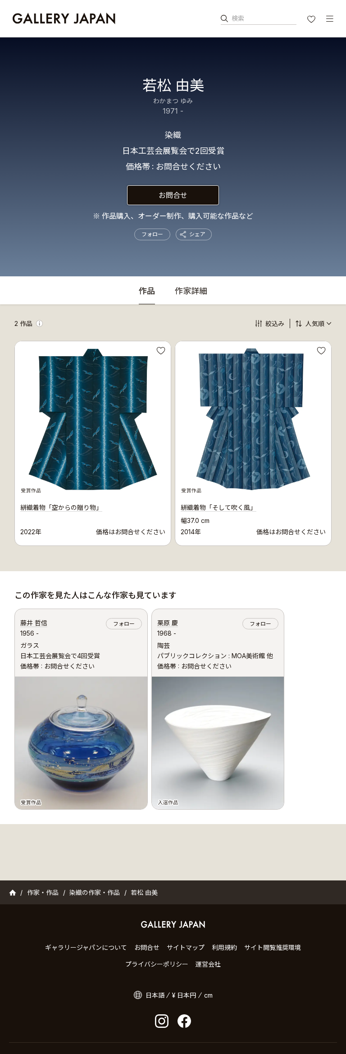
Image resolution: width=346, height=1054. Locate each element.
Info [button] (39, 323)
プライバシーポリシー (156, 964)
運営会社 (208, 964)
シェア (197, 234)
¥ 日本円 (184, 995)
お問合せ (173, 195)
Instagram (161, 1021)
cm (208, 995)
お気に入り (312, 20)
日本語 (155, 995)
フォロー (152, 234)
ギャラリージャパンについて (86, 947)
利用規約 (224, 947)
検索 (238, 18)
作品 (147, 291)
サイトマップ (186, 947)
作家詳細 (191, 291)
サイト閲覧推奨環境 (272, 947)
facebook (184, 1021)
